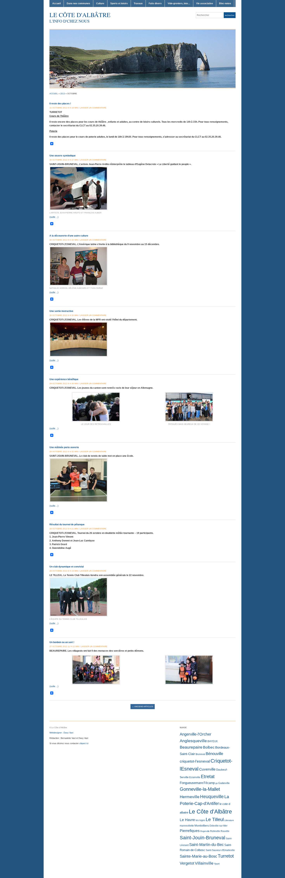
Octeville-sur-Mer (218, 826)
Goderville (224, 783)
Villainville (204, 863)
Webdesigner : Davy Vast (61, 732)
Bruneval (200, 754)
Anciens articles (142, 706)
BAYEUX (212, 741)
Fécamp (209, 783)
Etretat (208, 776)
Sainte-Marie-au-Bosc (198, 856)
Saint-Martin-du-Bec (206, 844)
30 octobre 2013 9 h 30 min (63, 315)
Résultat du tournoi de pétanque (67, 524)
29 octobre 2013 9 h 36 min (63, 383)
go (216, 783)
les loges (200, 820)
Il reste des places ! (60, 103)
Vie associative (204, 3)
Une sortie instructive (61, 311)
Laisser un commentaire (93, 108)
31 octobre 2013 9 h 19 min (63, 108)
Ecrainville (194, 777)
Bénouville (214, 753)
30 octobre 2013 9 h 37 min (63, 160)
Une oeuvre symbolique (62, 155)
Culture (100, 3)
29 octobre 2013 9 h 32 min (63, 451)
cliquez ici (83, 743)
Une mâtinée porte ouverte (64, 447)
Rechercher (229, 15)
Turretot (226, 856)
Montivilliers (201, 825)
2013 (62, 94)
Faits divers (155, 3)
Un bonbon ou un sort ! (61, 642)
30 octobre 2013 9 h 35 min (63, 240)
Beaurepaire (191, 747)
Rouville (225, 831)
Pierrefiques (190, 831)
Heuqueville (212, 796)
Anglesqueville (193, 740)
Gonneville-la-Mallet (200, 789)
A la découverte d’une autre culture (68, 235)
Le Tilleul (215, 819)
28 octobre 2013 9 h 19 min (63, 571)
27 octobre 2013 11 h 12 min (64, 646)
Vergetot (187, 863)
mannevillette (187, 826)
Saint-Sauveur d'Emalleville (220, 850)
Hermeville (190, 796)
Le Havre (187, 820)
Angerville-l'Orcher (195, 734)
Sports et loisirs (119, 3)
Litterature (229, 820)
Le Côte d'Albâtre (80, 14)
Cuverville (207, 769)
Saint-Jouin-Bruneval (202, 837)
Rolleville (215, 831)
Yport (216, 863)
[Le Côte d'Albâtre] (142, 58)
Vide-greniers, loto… (179, 3)
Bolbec (209, 747)
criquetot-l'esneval (195, 761)
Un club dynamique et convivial (66, 566)
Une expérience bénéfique (63, 379)
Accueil (56, 3)
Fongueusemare (191, 783)
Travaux (138, 3)
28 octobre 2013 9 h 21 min (63, 529)
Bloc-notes (225, 3)
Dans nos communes (78, 3)
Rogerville (205, 831)
